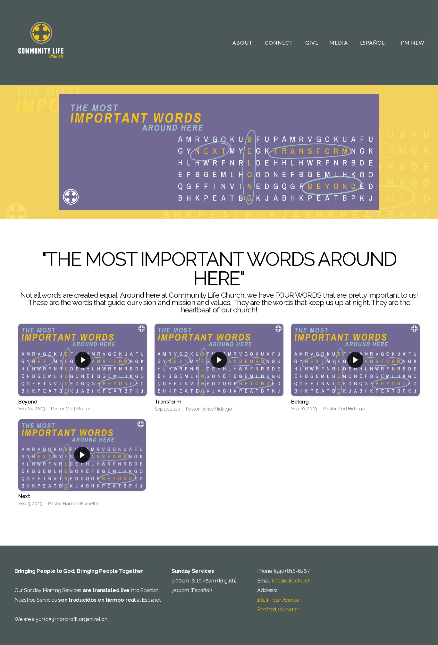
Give (311, 42)
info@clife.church (291, 580)
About (243, 42)
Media (339, 42)
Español (372, 42)
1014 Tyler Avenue (278, 600)
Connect (279, 42)
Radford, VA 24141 (278, 609)
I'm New (412, 42)
